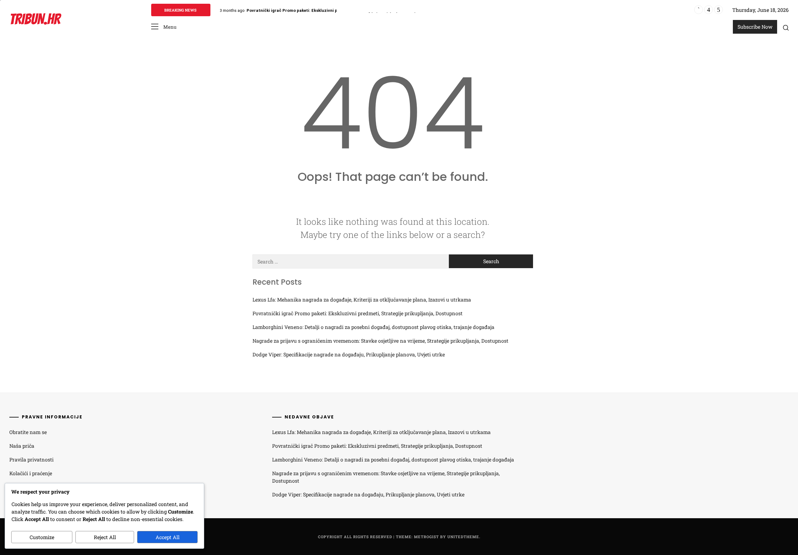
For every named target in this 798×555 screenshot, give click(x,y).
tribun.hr (34, 19)
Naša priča (21, 445)
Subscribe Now (755, 26)
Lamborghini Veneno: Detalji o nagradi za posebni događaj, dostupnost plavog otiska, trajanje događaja (373, 327)
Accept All (168, 537)
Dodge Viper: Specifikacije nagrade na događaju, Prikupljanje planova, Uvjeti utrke (348, 354)
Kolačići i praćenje (30, 473)
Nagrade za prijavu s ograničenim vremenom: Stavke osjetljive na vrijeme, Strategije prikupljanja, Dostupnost (380, 340)
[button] (163, 27)
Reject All (105, 537)
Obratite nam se (28, 432)
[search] (786, 27)
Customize (42, 537)
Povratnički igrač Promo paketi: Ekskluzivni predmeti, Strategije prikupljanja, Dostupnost (336, 10)
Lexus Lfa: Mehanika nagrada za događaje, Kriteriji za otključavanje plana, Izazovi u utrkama (361, 299)
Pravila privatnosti (31, 459)
